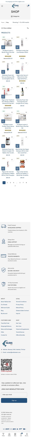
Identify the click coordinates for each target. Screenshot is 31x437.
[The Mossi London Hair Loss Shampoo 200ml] (22, 42)
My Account (4, 313)
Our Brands (4, 304)
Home (2, 22)
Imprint (18, 313)
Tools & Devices (20, 332)
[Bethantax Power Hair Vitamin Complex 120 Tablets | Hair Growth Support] (8, 141)
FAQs (2, 332)
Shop (17, 320)
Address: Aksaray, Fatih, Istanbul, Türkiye (14, 349)
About (3, 298)
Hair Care (18, 323)
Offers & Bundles (20, 335)
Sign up (14, 400)
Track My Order (5, 323)
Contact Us (4, 335)
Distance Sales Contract (22, 310)
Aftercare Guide (5, 307)
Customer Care (6, 320)
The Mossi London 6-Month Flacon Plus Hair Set (8, 52)
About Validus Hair (6, 301)
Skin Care (18, 326)
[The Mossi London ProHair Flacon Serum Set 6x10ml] (8, 116)
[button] (3, 47)
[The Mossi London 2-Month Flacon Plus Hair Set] (22, 116)
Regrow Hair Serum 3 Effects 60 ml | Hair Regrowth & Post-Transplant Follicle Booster (22, 78)
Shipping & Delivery (6, 326)
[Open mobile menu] (2, 6)
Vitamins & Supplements (22, 329)
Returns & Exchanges (6, 329)
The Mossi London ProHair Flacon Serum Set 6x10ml (8, 126)
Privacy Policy (20, 304)
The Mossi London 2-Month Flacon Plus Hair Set (22, 126)
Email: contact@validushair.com (11, 352)
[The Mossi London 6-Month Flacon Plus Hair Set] (8, 42)
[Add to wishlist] (12, 38)
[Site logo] (15, 6)
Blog (2, 310)
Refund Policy (19, 307)
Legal (18, 298)
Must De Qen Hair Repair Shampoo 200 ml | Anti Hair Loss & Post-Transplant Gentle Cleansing (22, 153)
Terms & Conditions (21, 301)
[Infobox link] (15, 228)
